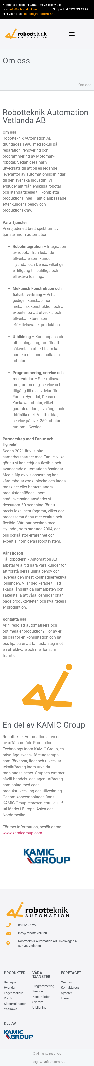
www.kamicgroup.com (22, 833)
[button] (71, 33)
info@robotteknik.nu (23, 9)
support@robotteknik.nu (39, 14)
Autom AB (57, 1062)
